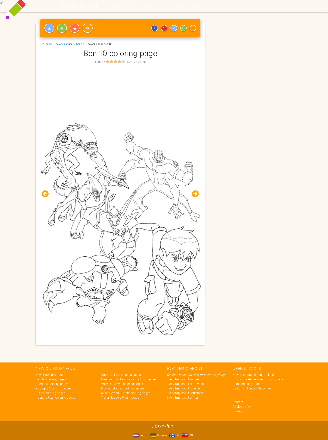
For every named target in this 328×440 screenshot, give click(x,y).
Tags (215, 6)
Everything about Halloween (185, 384)
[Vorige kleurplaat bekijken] (47, 194)
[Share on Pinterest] (164, 28)
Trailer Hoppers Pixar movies (120, 397)
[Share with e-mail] (193, 28)
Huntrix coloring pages (50, 393)
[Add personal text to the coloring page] (49, 28)
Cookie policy (242, 406)
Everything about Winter (182, 397)
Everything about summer (183, 379)
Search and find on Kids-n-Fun (252, 388)
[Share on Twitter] (173, 28)
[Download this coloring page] (88, 28)
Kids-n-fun (81, 5)
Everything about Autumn (183, 388)
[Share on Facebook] (154, 28)
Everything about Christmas (185, 393)
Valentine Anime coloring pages (122, 384)
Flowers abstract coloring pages (122, 388)
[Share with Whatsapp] (183, 28)
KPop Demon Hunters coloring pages (125, 393)
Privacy (237, 411)
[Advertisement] (120, 91)
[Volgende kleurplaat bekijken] (194, 194)
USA (191, 435)
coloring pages (64, 44)
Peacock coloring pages (52, 384)
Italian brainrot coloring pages (121, 375)
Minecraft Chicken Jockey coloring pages (128, 379)
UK (177, 435)
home (48, 44)
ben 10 (80, 44)
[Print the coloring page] (75, 28)
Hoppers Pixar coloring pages (55, 397)
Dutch (143, 435)
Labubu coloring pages (51, 379)
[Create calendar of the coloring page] (62, 28)
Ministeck (182, 6)
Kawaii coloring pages (50, 375)
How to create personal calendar (254, 375)
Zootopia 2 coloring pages (53, 388)
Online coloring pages (247, 384)
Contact (238, 402)
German (161, 435)
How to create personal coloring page (258, 379)
